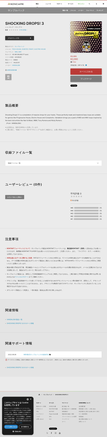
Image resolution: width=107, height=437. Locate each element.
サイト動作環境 (83, 414)
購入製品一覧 (65, 406)
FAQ (37, 411)
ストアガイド (39, 414)
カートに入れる (86, 71)
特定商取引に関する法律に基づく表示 (89, 411)
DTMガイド (39, 409)
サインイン (81, 4)
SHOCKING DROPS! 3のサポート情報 (20, 323)
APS (50, 416)
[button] (17, 431)
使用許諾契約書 (11, 70)
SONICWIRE (16, 3)
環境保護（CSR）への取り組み (87, 409)
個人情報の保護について (85, 419)
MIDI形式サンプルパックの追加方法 (36, 355)
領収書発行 (65, 411)
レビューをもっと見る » (14, 197)
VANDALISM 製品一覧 (14, 319)
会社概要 (81, 406)
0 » (23, 30)
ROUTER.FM (52, 409)
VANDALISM (16, 65)
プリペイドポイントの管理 (69, 416)
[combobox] (28, 399)
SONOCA (51, 406)
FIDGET (31, 49)
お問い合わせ (39, 419)
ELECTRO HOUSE (40, 49)
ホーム (39, 394)
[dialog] (17, 416)
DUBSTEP (25, 49)
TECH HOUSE (16, 49)
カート (64, 421)
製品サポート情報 (41, 406)
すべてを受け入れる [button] (11, 427)
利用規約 (81, 416)
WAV (16, 52)
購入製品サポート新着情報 (69, 409)
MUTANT (51, 411)
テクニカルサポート (22, 277)
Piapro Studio (52, 414)
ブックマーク (86, 79)
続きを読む (19, 423)
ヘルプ (38, 416)
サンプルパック (19, 46)
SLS (50, 419)
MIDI (19, 52)
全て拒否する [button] (25, 427)
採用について (82, 421)
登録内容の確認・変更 (68, 414)
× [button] (30, 399)
